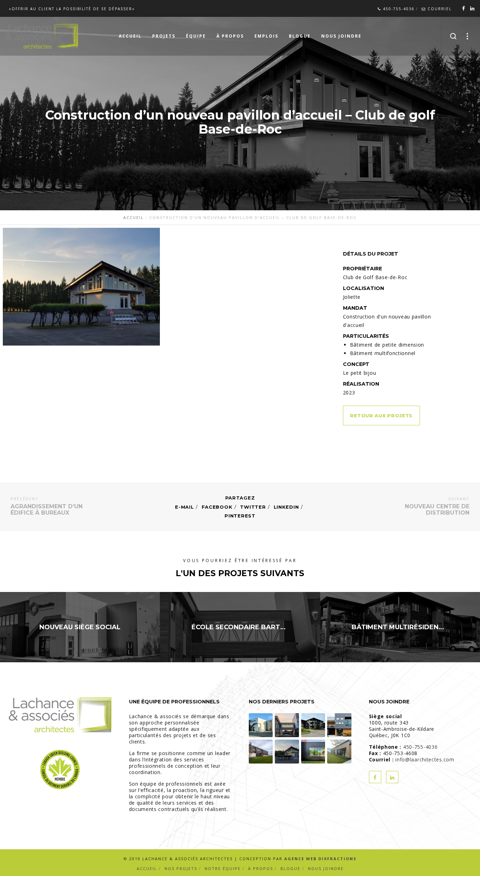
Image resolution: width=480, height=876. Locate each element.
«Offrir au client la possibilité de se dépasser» (72, 8)
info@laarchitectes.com (424, 759)
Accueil (147, 868)
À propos (260, 868)
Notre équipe (223, 868)
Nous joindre (326, 868)
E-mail (184, 507)
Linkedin (286, 507)
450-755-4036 (398, 8)
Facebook (217, 507)
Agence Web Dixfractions (320, 858)
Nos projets (180, 868)
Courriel (439, 8)
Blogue (290, 868)
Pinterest (240, 515)
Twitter (253, 507)
